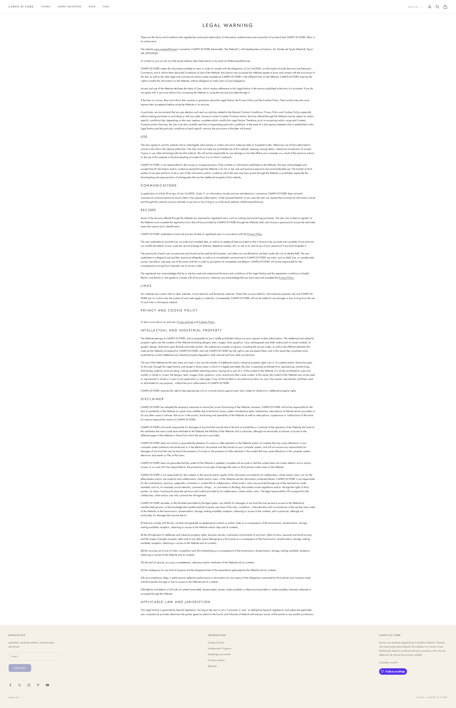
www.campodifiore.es (165, 49)
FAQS (106, 6)
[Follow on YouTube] (47, 685)
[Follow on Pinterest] (38, 685)
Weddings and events (219, 654)
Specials (212, 666)
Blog (92, 6)
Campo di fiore (216, 642)
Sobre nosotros (70, 6)
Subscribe (20, 668)
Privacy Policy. (286, 277)
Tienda (46, 6)
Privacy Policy (254, 234)
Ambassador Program (219, 648)
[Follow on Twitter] (19, 685)
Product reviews (216, 660)
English (413, 7)
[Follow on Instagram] (29, 685)
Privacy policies (185, 322)
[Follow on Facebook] (10, 685)
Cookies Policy (207, 322)
